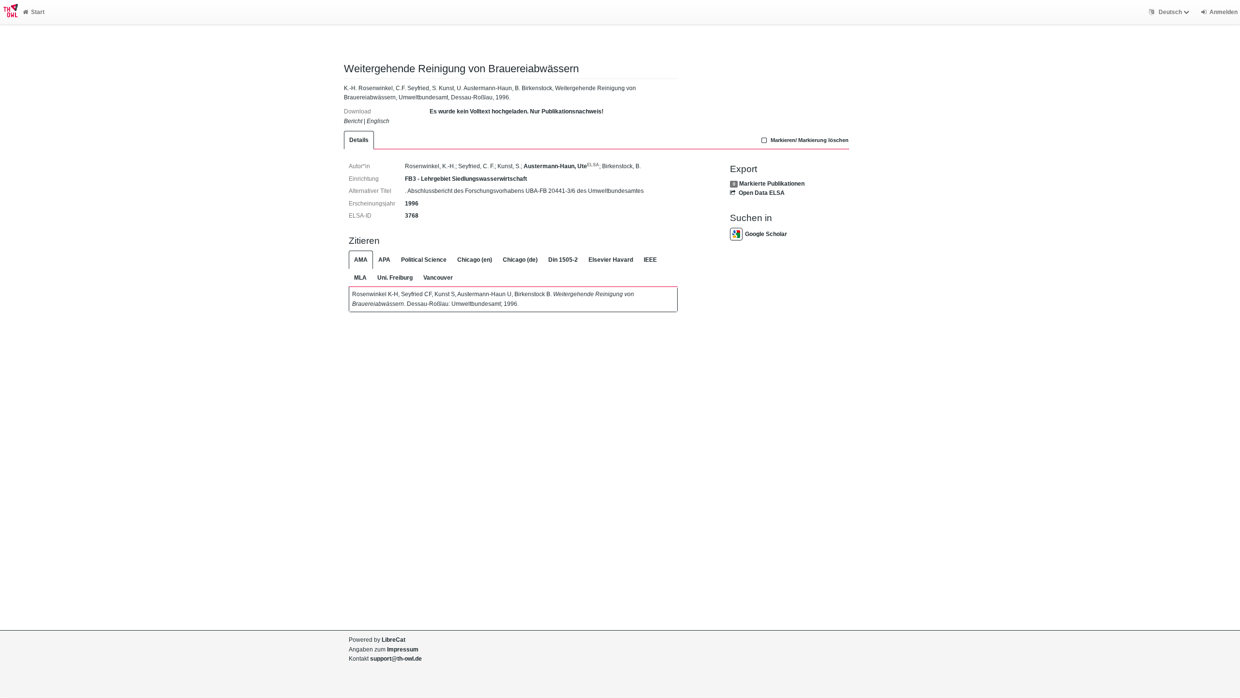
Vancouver (438, 277)
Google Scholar (766, 234)
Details (359, 140)
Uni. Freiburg (395, 277)
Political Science (424, 259)
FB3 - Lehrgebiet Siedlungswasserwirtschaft (466, 178)
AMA (361, 259)
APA (384, 259)
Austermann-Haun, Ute (561, 166)
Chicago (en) (474, 259)
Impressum (402, 649)
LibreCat (393, 639)
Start (38, 12)
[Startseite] (9, 12)
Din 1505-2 (563, 259)
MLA (360, 277)
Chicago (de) (520, 259)
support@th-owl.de (396, 658)
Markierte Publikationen (772, 183)
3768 (411, 215)
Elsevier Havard (611, 259)
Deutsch (1170, 12)
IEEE (650, 259)
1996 (411, 203)
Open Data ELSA (761, 193)
